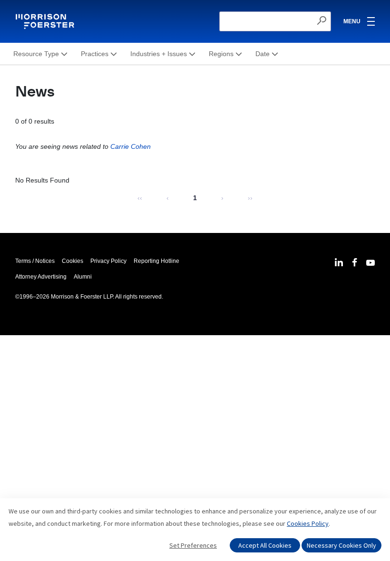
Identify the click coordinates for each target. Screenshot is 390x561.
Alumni (83, 276)
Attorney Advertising (41, 276)
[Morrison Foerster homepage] (46, 21)
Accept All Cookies (265, 545)
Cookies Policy (308, 523)
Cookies (72, 261)
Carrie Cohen (130, 146)
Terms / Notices (35, 261)
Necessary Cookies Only (341, 545)
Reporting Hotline (156, 261)
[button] (40, 54)
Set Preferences (193, 545)
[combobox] (275, 21)
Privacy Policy (108, 261)
